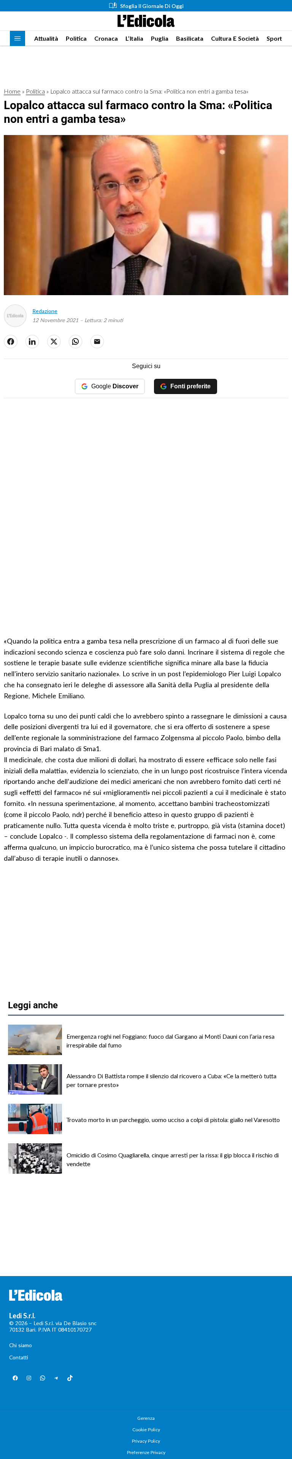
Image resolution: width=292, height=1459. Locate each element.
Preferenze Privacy (146, 1452)
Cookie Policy (146, 1429)
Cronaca (106, 38)
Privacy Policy (146, 1441)
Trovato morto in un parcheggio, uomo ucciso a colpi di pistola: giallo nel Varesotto (173, 1119)
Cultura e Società (235, 38)
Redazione (44, 311)
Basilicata (189, 38)
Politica (76, 38)
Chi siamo (20, 1345)
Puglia (159, 38)
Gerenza (146, 1418)
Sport (274, 38)
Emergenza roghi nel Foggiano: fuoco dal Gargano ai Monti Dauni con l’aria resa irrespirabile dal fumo (171, 1040)
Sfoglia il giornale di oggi (152, 6)
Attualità (46, 38)
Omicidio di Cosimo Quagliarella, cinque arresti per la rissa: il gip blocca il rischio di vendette (173, 1159)
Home (12, 91)
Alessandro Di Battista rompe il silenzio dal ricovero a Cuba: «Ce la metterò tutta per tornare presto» (171, 1080)
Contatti (18, 1357)
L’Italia (134, 38)
